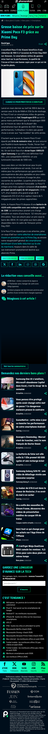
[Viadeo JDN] (13, 706)
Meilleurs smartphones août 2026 (19, 653)
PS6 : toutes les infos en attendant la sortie (23, 626)
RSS (43, 669)
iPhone (18, 540)
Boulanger (24, 15)
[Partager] (45, 44)
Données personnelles (31, 679)
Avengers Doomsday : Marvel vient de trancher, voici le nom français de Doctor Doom (31, 440)
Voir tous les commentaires (15, 366)
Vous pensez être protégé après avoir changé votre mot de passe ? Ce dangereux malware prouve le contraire (30, 404)
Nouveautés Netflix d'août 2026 (19, 629)
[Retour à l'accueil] (24, 1)
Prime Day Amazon (26, 258)
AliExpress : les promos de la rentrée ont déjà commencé (24, 603)
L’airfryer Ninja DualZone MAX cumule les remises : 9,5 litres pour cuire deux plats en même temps (31, 551)
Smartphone (36, 20)
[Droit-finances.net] (13, 701)
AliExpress (15, 15)
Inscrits (34, 669)
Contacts (39, 677)
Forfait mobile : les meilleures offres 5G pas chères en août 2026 (23, 643)
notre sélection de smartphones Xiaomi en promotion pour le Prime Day (23, 236)
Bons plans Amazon (9, 258)
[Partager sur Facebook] (12, 264)
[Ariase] (35, 706)
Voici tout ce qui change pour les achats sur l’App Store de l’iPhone (30, 532)
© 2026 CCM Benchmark (29, 681)
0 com (41, 44)
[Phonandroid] (5, 714)
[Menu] (2, 1)
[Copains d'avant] (35, 701)
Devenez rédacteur (28, 677)
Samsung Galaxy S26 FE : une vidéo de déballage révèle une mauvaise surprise (31, 474)
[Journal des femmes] (13, 691)
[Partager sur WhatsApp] (35, 264)
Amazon (40, 258)
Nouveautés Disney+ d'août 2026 (19, 632)
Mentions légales (16, 679)
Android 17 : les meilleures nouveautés (21, 613)
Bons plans (23, 10)
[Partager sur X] (4, 264)
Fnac (36, 15)
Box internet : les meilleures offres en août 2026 (25, 639)
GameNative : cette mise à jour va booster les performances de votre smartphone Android (31, 423)
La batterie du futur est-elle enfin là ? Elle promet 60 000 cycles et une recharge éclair (30, 457)
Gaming (18, 430)
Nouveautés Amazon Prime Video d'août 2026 (24, 636)
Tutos (32, 10)
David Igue (5, 43)
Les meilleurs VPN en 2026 (17, 657)
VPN (39, 10)
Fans (5, 669)
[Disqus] (24, 333)
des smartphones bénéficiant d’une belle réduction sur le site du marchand (21, 243)
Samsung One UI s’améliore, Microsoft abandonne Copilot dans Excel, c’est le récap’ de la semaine (31, 384)
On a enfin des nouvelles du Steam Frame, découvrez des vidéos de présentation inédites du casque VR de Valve (30, 512)
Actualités (19, 393)
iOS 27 (8, 622)
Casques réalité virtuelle (24, 523)
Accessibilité (15, 681)
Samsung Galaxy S (22, 482)
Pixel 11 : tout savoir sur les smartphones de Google (23, 609)
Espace (13, 10)
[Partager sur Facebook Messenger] (28, 264)
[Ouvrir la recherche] (45, 1)
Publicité (6, 679)
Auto (6, 10)
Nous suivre (43, 264)
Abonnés (24, 669)
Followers (14, 669)
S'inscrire (24, 589)
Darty (31, 15)
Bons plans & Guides (13, 20)
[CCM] (35, 691)
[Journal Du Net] (13, 696)
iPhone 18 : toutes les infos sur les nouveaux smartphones (23, 618)
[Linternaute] (35, 696)
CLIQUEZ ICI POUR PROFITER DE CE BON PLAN (24, 101)
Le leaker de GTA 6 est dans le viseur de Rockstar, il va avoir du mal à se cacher (31, 491)
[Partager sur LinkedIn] (20, 264)
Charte (42, 679)
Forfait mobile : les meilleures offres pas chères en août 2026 (25, 649)
